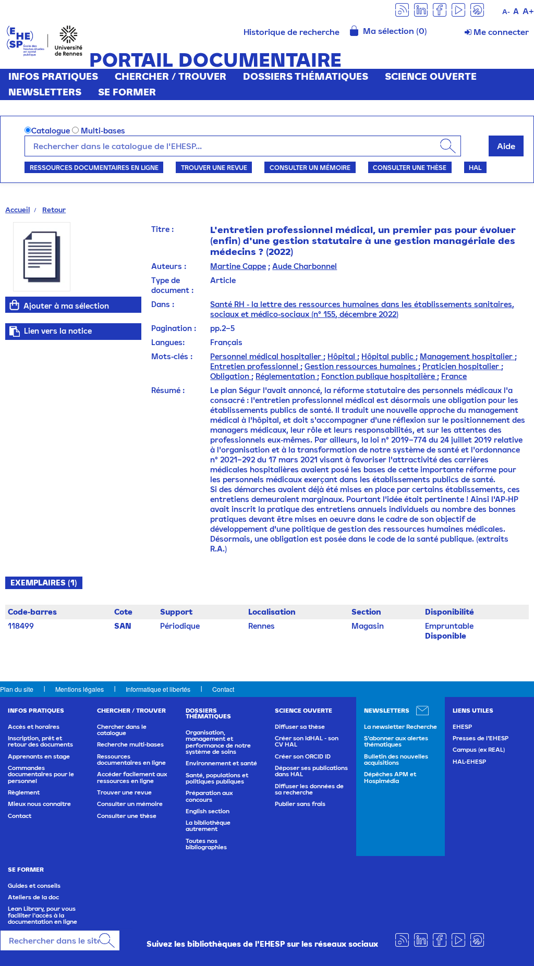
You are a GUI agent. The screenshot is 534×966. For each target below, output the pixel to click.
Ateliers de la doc (33, 897)
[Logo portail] (44, 39)
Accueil (17, 209)
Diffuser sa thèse (300, 727)
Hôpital (342, 356)
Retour (54, 209)
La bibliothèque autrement (208, 826)
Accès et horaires (33, 727)
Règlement (24, 792)
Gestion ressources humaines (361, 366)
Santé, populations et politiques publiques (217, 778)
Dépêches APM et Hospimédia (390, 777)
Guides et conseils (34, 886)
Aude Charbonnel (304, 266)
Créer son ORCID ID (303, 756)
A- (506, 12)
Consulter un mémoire (310, 167)
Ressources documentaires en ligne (94, 167)
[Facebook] (439, 9)
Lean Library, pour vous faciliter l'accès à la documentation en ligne (42, 915)
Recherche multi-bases (130, 744)
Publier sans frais (300, 804)
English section (207, 811)
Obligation (230, 376)
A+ (528, 11)
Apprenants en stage (39, 756)
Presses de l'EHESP (480, 738)
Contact (223, 688)
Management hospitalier (467, 356)
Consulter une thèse (409, 167)
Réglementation (286, 376)
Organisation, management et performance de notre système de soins (218, 742)
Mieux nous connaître (39, 804)
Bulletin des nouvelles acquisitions (396, 759)
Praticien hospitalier (461, 366)
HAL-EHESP (469, 762)
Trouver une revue (214, 167)
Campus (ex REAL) (479, 750)
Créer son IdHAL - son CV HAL (306, 741)
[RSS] (402, 9)
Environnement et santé (221, 763)
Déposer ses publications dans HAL (311, 771)
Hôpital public (388, 356)
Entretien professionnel (255, 366)
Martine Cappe (238, 266)
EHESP (462, 727)
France (454, 376)
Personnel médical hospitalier (266, 356)
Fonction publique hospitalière (379, 376)
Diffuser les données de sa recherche (309, 789)
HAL (475, 167)
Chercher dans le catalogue (122, 730)
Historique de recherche (291, 31)
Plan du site (16, 688)
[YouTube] (458, 9)
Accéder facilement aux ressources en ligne (132, 777)
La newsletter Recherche (400, 727)
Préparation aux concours (209, 796)
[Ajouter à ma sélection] (14, 305)
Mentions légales (79, 688)
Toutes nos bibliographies (206, 844)
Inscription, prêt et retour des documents (40, 741)
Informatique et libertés (158, 688)
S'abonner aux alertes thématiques (396, 741)
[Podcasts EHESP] (477, 9)
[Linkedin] (421, 9)
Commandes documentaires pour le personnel (41, 774)
